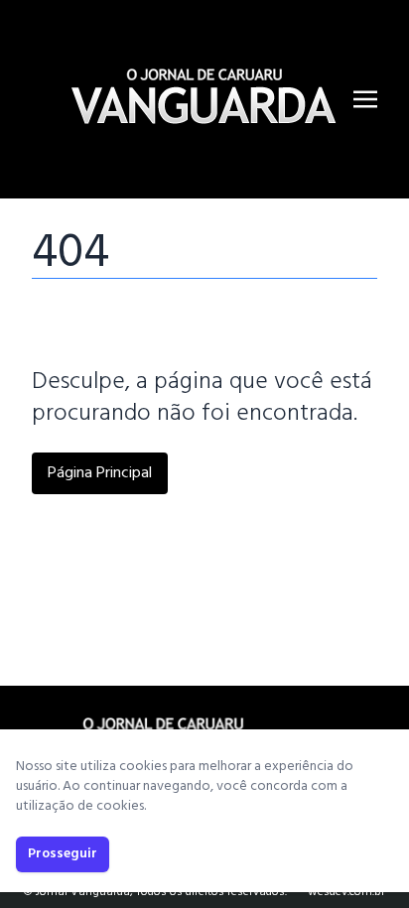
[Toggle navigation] (365, 99)
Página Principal (100, 473)
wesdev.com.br (346, 892)
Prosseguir (62, 854)
